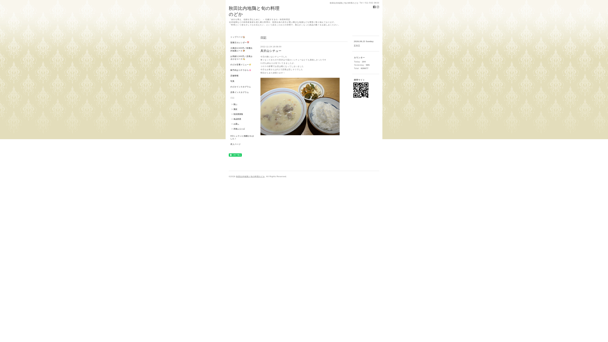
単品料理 (237, 119)
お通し (236, 124)
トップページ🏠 (237, 37)
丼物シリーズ (239, 129)
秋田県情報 (238, 114)
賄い (235, 104)
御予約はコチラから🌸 (240, 70)
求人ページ (235, 144)
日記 (232, 98)
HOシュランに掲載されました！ (242, 137)
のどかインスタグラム (240, 87)
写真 (232, 81)
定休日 (357, 45)
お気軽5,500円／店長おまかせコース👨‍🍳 (241, 57)
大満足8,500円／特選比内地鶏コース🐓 (241, 49)
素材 (235, 109)
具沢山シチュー (271, 50)
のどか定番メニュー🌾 (240, 64)
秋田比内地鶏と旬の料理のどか (250, 176)
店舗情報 (234, 76)
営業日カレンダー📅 (239, 42)
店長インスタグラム (239, 92)
